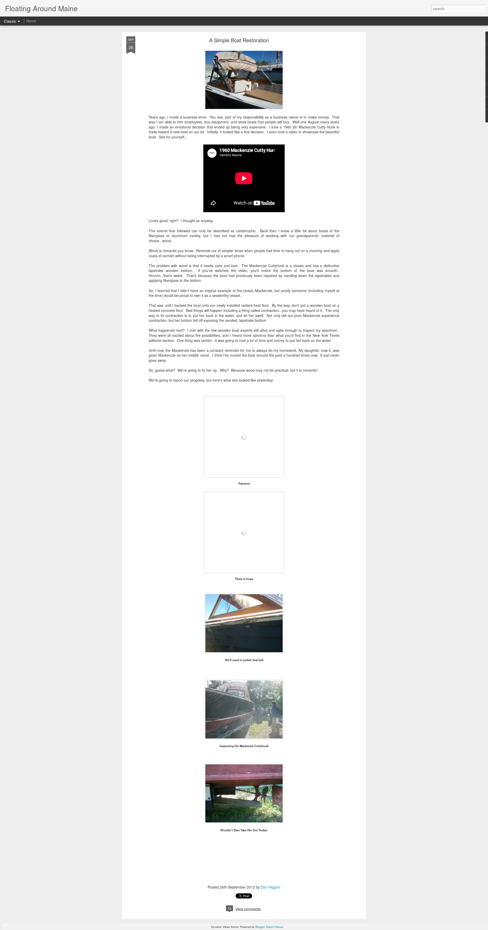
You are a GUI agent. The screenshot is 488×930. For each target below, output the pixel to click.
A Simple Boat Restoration (239, 40)
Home (31, 20)
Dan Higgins (270, 887)
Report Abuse (274, 927)
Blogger (260, 927)
